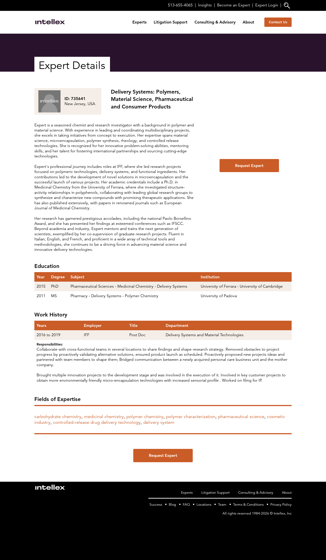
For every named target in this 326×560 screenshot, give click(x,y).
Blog (172, 504)
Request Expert (249, 165)
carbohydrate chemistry (57, 416)
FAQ (186, 504)
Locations (203, 504)
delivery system (158, 422)
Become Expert (233, 5)
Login (266, 5)
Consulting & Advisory (215, 22)
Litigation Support (170, 22)
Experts (139, 22)
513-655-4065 (180, 5)
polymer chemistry (144, 416)
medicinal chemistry (104, 416)
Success (155, 504)
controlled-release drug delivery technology (97, 422)
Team (222, 504)
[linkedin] (289, 522)
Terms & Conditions (248, 504)
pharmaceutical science (241, 416)
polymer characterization (190, 416)
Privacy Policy (281, 504)
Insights (205, 5)
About (248, 22)
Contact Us (278, 22)
